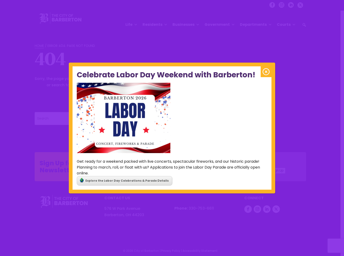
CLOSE (266, 71)
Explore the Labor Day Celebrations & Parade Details (127, 181)
